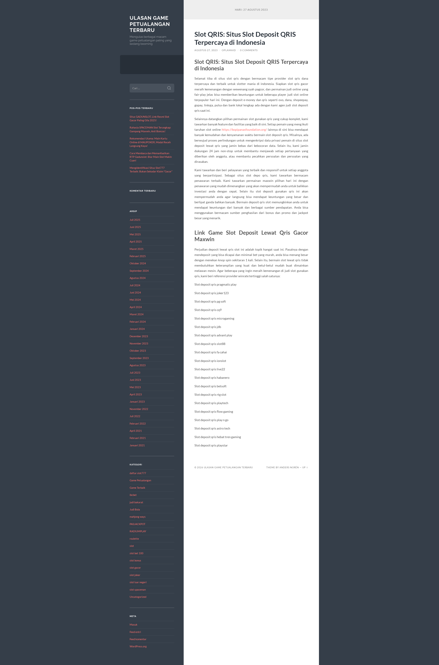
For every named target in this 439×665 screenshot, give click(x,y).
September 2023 (139, 358)
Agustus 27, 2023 (206, 50)
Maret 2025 (137, 248)
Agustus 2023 (138, 365)
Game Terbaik (137, 487)
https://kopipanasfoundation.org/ (244, 129)
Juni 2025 (135, 226)
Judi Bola (135, 509)
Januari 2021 (137, 445)
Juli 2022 (135, 416)
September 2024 (139, 270)
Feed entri (135, 631)
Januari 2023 (137, 401)
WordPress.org (138, 646)
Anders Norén (289, 467)
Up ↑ (305, 467)
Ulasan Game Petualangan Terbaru (150, 24)
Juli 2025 (135, 219)
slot (132, 545)
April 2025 (136, 241)
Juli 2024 (135, 285)
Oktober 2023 (138, 350)
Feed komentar (138, 639)
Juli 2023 (135, 372)
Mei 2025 (135, 234)
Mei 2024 (135, 299)
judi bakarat (136, 502)
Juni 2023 (135, 379)
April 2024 (136, 307)
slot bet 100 (136, 553)
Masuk (133, 624)
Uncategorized (138, 596)
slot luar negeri (138, 582)
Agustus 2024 (138, 277)
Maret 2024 (137, 314)
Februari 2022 (138, 423)
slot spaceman (138, 589)
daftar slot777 (138, 473)
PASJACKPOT (137, 524)
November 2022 (139, 408)
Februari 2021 (138, 437)
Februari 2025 (138, 256)
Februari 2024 (138, 321)
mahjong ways (138, 516)
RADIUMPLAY (138, 531)
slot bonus (135, 560)
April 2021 (136, 430)
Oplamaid (229, 50)
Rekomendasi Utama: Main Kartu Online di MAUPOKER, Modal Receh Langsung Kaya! (150, 142)
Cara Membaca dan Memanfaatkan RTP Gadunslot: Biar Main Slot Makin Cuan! (151, 157)
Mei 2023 (135, 387)
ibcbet (133, 494)
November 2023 (139, 343)
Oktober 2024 (138, 263)
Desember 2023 (139, 336)
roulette (134, 538)
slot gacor (135, 567)
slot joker (135, 574)
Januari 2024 (137, 328)
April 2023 (136, 394)
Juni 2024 (135, 292)
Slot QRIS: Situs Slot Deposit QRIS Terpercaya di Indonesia (245, 38)
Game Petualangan (140, 480)
